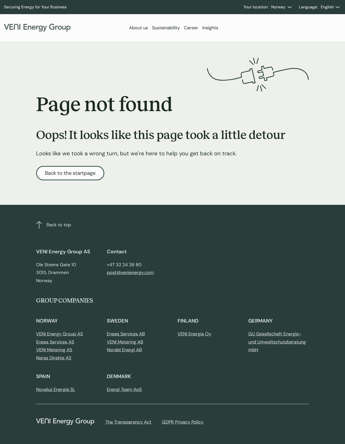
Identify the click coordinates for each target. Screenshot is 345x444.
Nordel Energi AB (124, 350)
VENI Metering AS (54, 350)
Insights (210, 28)
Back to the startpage (70, 173)
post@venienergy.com (130, 272)
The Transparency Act (128, 422)
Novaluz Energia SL (55, 389)
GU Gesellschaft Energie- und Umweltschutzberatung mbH (277, 342)
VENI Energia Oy (194, 334)
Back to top (58, 225)
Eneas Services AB (126, 334)
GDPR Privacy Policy (183, 422)
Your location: (255, 7)
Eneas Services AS (55, 342)
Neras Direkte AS (53, 358)
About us (138, 28)
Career (191, 28)
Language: (308, 7)
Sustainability (166, 28)
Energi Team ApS (124, 389)
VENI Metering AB (125, 342)
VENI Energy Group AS (59, 334)
